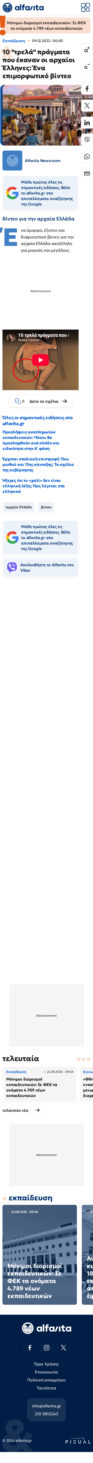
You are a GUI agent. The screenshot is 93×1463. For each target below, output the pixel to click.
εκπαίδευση (30, 1197)
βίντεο (46, 507)
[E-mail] (87, 173)
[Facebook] (87, 88)
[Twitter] (87, 105)
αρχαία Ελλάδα (19, 507)
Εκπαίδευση (13, 40)
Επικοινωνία (46, 1371)
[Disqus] (46, 657)
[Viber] (87, 139)
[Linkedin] (87, 122)
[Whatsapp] (87, 156)
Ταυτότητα (46, 1387)
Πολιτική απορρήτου (46, 1379)
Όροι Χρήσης (46, 1363)
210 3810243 (46, 1413)
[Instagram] (46, 1347)
